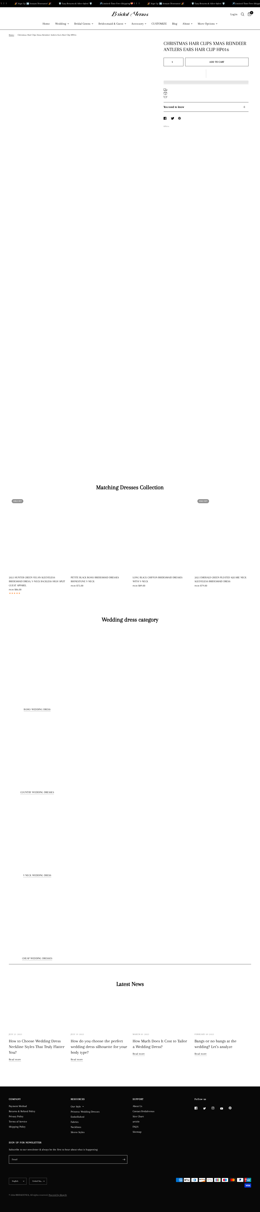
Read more (15, 1059)
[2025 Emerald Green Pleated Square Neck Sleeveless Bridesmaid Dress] (223, 534)
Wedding (60, 23)
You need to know (174, 107)
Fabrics (75, 1121)
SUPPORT (138, 1099)
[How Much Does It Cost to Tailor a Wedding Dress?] (161, 1010)
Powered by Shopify (58, 1195)
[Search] (242, 14)
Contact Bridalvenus (143, 1111)
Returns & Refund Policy (22, 1111)
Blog (174, 23)
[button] (206, 73)
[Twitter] (207, 1108)
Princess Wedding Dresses (85, 1111)
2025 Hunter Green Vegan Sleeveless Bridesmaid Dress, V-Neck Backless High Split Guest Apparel (37, 581)
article (136, 1121)
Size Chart (138, 1116)
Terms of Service (18, 1121)
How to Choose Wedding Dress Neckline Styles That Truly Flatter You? (36, 1047)
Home (46, 23)
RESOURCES (78, 1099)
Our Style (76, 1106)
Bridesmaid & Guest (111, 23)
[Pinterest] (232, 1108)
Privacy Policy (16, 1116)
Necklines (76, 1127)
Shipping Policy (17, 1126)
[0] (248, 14)
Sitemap (137, 1131)
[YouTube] (224, 1108)
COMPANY (15, 1099)
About (186, 23)
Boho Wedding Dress (37, 709)
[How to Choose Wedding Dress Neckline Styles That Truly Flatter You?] (37, 1010)
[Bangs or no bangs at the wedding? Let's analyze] (223, 1010)
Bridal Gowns (82, 23)
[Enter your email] (123, 1159)
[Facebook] (198, 1108)
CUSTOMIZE (159, 23)
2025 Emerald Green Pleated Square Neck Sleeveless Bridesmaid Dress (220, 579)
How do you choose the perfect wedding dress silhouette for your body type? (99, 1047)
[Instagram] (215, 1108)
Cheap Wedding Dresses (37, 958)
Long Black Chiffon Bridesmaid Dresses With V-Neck (157, 579)
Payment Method (18, 1106)
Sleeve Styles (78, 1132)
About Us (137, 1106)
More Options (206, 23)
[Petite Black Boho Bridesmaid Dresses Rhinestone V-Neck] (99, 534)
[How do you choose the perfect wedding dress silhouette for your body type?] (99, 1010)
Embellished (77, 1116)
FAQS (135, 1126)
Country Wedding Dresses (37, 792)
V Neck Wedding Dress (37, 875)
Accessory (137, 23)
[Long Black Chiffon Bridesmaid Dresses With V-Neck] (161, 534)
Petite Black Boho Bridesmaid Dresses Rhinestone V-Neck (95, 579)
